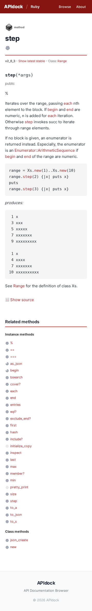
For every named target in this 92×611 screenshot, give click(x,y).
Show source (22, 299)
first (13, 425)
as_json (16, 364)
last (13, 460)
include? (16, 439)
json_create (19, 540)
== (12, 350)
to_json (16, 515)
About (81, 7)
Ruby (35, 6)
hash (14, 432)
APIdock (13, 6)
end (69, 109)
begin (53, 109)
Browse (65, 7)
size (13, 494)
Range (62, 61)
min (13, 480)
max (13, 467)
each (68, 103)
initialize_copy (21, 446)
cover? (15, 384)
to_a (13, 508)
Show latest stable (32, 61)
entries (15, 405)
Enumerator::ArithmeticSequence (45, 150)
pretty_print (19, 487)
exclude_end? (20, 419)
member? (17, 473)
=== (13, 357)
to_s (13, 521)
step (29, 121)
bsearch (16, 377)
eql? (13, 412)
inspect (15, 453)
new (37, 170)
